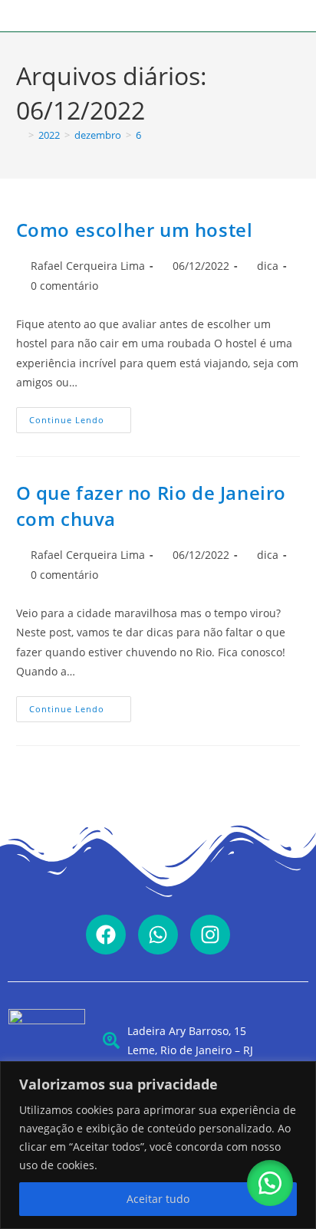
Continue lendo (80, 416)
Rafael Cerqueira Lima (88, 265)
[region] (158, 1145)
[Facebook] (106, 935)
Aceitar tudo (158, 1198)
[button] (270, 1183)
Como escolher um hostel (134, 229)
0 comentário (64, 285)
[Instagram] (210, 935)
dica (267, 265)
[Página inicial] (20, 135)
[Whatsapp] (158, 935)
